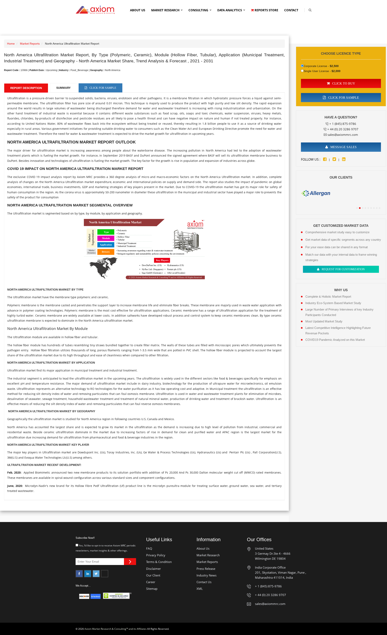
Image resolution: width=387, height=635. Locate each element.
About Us (137, 10)
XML (200, 589)
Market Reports (30, 43)
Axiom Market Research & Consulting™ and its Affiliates (115, 629)
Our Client (153, 575)
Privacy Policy (155, 555)
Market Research (165, 10)
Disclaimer (153, 569)
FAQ (149, 548)
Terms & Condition (159, 562)
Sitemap (151, 589)
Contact (291, 10)
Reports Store (266, 10)
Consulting (198, 10)
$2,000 (336, 71)
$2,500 (334, 66)
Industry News (206, 575)
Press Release (206, 569)
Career (150, 582)
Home (11, 43)
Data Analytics (229, 10)
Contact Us (204, 582)
